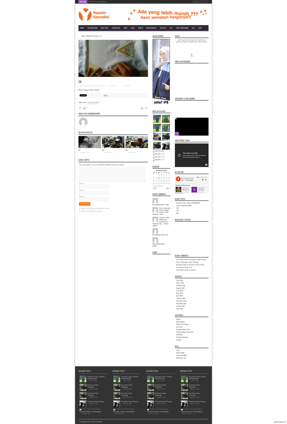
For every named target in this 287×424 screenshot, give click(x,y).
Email (81, 190)
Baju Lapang (180, 322)
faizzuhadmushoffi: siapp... (161, 204)
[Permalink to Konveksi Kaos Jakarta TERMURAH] (83, 382)
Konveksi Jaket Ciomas (198, 259)
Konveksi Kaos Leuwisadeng (97, 1)
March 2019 (180, 283)
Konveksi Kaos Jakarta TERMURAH (188, 203)
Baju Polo (104, 28)
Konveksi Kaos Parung (95, 401)
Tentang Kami (92, 28)
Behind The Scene (92, 36)
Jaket (126, 28)
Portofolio (179, 334)
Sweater (163, 28)
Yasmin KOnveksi (93, 102)
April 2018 (179, 296)
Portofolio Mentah (182, 337)
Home (82, 28)
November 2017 (181, 303)
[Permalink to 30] (113, 147)
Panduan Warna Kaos (183, 329)
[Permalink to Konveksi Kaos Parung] (83, 407)
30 (103, 150)
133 (177, 213)
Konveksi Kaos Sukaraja (93, 394)
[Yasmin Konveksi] (143, 19)
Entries (180, 353)
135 (177, 208)
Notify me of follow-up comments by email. (95, 208)
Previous (206, 120)
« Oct (154, 188)
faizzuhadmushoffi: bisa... (160, 235)
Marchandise (151, 28)
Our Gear (179, 327)
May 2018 (179, 293)
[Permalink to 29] (137, 147)
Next (206, 123)
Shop (200, 28)
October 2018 (180, 285)
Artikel (178, 319)
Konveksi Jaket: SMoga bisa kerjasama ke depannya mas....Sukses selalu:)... (161, 222)
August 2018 (180, 288)
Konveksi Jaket (181, 265)
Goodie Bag (116, 28)
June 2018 (179, 291)
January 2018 (180, 298)
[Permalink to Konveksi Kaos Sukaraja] (83, 398)
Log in (178, 350)
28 (177, 133)
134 (177, 211)
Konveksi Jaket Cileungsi (190, 262)
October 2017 (180, 306)
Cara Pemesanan (182, 28)
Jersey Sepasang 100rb (184, 205)
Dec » (168, 188)
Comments (181, 355)
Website (81, 196)
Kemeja (140, 28)
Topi (171, 28)
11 (191, 267)
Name (81, 183)
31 (79, 150)
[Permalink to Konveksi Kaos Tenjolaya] (83, 390)
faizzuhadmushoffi (89, 85)
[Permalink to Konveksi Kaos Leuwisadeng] (90, 409)
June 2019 (179, 280)
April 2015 (179, 309)
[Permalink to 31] (89, 147)
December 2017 (181, 301)
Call (193, 28)
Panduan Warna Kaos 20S (184, 332)
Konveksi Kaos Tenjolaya (93, 386)
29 (126, 150)
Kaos (133, 28)
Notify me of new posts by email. (92, 211)
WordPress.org (181, 358)
